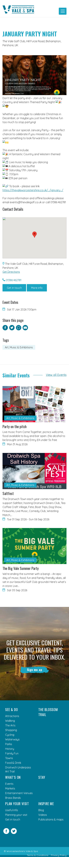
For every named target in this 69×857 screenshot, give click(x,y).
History (9, 748)
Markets (10, 788)
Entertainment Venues (19, 793)
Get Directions (11, 271)
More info (37, 287)
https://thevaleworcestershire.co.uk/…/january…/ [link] (33, 190)
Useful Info (11, 810)
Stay (41, 777)
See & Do (11, 709)
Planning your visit (16, 814)
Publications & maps (50, 819)
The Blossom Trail (48, 712)
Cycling (9, 734)
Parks (8, 744)
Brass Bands (13, 797)
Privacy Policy (58, 855)
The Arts (10, 725)
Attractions (12, 716)
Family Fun (11, 753)
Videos (42, 814)
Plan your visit (17, 803)
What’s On (13, 777)
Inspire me (46, 803)
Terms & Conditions (37, 855)
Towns (9, 758)
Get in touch (14, 287)
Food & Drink (13, 762)
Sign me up (34, 669)
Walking (10, 720)
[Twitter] (14, 833)
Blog (41, 810)
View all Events (56, 375)
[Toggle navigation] (62, 11)
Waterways (12, 739)
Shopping (11, 730)
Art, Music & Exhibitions (19, 347)
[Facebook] (6, 833)
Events (9, 783)
